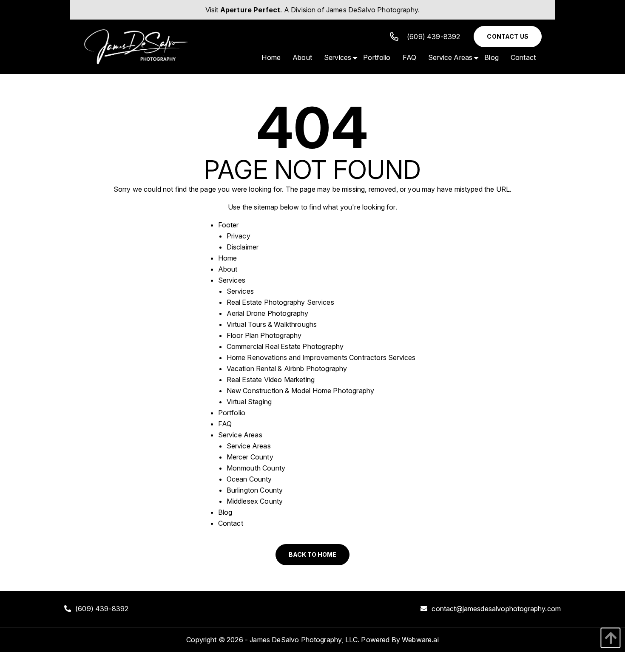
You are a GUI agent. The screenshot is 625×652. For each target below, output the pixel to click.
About (228, 269)
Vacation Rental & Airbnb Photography (287, 368)
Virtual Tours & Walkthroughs (272, 324)
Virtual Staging (249, 401)
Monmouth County (256, 468)
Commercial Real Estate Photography (285, 346)
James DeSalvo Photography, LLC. (304, 639)
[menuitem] (271, 57)
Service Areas (240, 435)
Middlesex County (255, 501)
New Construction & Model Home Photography (301, 390)
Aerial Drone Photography (268, 313)
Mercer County (250, 457)
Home (227, 258)
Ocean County (249, 479)
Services (231, 280)
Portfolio (231, 412)
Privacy (238, 236)
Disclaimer (243, 247)
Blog (225, 512)
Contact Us (507, 36)
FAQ (225, 424)
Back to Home (312, 554)
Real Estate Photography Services (280, 302)
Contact (230, 523)
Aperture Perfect (250, 10)
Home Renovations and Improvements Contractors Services (321, 357)
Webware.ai (420, 639)
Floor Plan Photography (264, 335)
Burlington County (255, 490)
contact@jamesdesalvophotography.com (496, 608)
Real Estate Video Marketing (271, 379)
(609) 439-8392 (433, 36)
